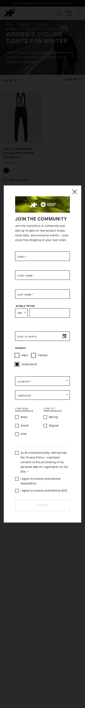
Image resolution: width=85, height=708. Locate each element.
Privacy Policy (35, 457)
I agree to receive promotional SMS (44, 491)
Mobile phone (25, 306)
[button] (42, 381)
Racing (53, 417)
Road (24, 417)
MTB (24, 434)
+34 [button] (19, 313)
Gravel (25, 425)
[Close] (74, 191)
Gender (21, 348)
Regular (54, 425)
